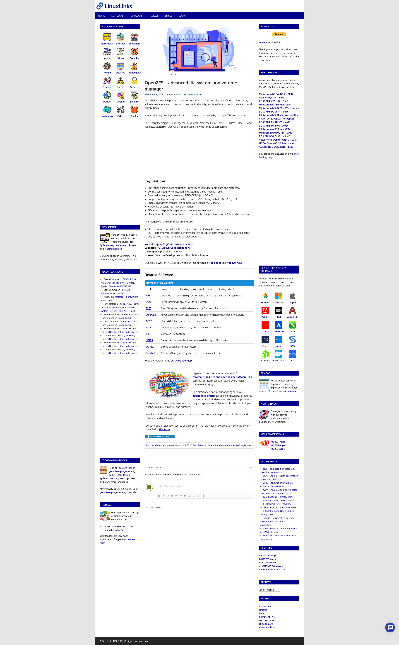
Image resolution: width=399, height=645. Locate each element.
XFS (148, 295)
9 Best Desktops (268, 555)
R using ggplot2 (113, 248)
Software (117, 15)
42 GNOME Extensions (271, 566)
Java (125, 474)
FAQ (261, 613)
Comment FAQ (267, 616)
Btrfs (148, 301)
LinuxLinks (142, 641)
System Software (193, 94)
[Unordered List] (181, 496)
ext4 (148, 289)
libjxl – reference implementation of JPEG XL (169, 445)
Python (104, 478)
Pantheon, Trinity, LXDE (272, 569)
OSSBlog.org (266, 623)
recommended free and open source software (220, 377)
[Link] (194, 496)
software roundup (181, 360)
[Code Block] (189, 496)
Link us (263, 609)
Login (251, 467)
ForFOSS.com (266, 620)
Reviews (153, 15)
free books (215, 262)
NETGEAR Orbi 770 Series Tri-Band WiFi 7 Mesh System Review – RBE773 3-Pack (118, 283)
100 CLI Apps (278, 448)
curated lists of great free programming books (122, 471)
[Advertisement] (199, 154)
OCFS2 (150, 346)
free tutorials (234, 262)
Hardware (136, 15)
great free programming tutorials (118, 492)
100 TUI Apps (278, 445)
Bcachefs (151, 353)
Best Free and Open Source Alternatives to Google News (223, 445)
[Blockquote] (185, 496)
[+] (202, 496)
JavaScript (124, 478)
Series (168, 15)
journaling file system (161, 436)
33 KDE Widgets (267, 562)
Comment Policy (170, 474)
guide (286, 418)
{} (198, 496)
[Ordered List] (176, 496)
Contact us (265, 606)
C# (115, 478)
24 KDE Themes (267, 559)
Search (183, 15)
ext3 (148, 327)
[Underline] (168, 496)
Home (101, 15)
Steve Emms (173, 94)
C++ (111, 478)
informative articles (204, 395)
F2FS (148, 308)
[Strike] (172, 496)
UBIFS (149, 340)
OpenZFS (151, 314)
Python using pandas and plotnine (118, 245)
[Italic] (163, 496)
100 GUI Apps (278, 441)
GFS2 (149, 321)
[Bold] (159, 496)
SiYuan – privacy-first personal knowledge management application (277, 521)
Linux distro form (113, 529)
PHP (133, 478)
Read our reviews (286, 391)
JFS (147, 333)
